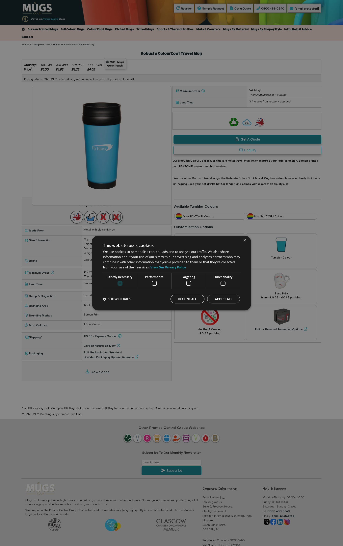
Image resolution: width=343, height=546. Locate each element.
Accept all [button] (223, 299)
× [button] (244, 240)
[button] (117, 299)
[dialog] (171, 273)
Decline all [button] (187, 299)
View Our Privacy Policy (168, 267)
